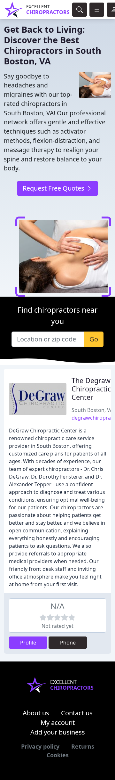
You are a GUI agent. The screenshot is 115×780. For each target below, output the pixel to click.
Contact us (77, 713)
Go (93, 339)
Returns (82, 746)
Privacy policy (40, 746)
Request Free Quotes (54, 188)
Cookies (58, 755)
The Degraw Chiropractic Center (91, 389)
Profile (28, 642)
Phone (68, 642)
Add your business (57, 732)
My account (58, 722)
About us (36, 713)
